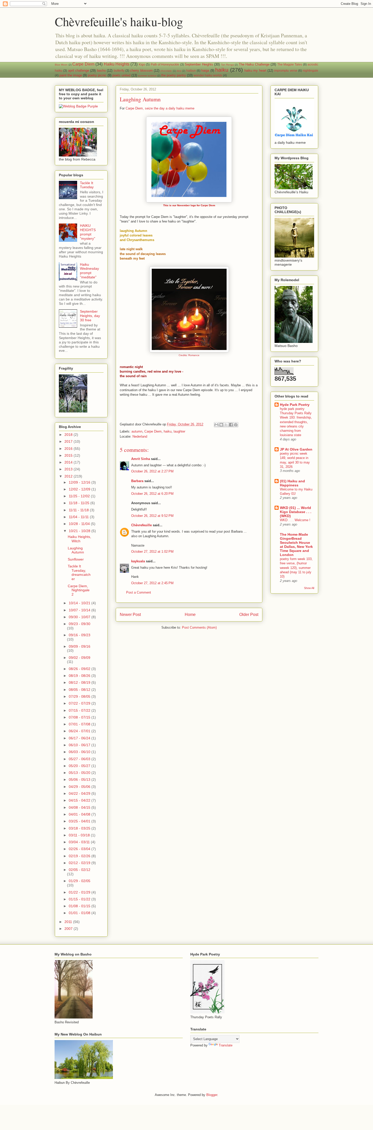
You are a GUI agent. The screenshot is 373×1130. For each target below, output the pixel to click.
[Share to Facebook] (230, 424)
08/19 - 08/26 (80, 676)
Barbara (137, 481)
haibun (191, 70)
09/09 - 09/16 (79, 646)
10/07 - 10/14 (80, 610)
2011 (68, 922)
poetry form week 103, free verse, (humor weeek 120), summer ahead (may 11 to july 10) (296, 567)
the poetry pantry (173, 75)
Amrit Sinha (140, 459)
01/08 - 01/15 (80, 906)
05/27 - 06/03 (80, 759)
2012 (69, 476)
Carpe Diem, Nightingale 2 (79, 590)
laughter (179, 431)
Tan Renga (227, 64)
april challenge (78, 70)
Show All (309, 588)
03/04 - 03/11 (80, 842)
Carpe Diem (83, 64)
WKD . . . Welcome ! (295, 520)
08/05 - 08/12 (80, 690)
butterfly (119, 70)
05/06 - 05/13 (80, 779)
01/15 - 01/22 (80, 899)
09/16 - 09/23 (79, 635)
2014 (69, 462)
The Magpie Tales (289, 64)
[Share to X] (226, 424)
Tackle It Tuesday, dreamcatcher (79, 572)
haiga (205, 70)
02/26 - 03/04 (80, 849)
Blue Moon (61, 64)
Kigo (142, 64)
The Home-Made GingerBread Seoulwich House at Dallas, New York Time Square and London (296, 544)
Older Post (248, 614)
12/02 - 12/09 (80, 489)
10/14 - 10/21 (80, 603)
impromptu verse (285, 70)
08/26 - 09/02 (80, 669)
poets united (121, 75)
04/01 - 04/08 (80, 814)
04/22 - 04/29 (80, 793)
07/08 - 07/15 (80, 717)
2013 (69, 469)
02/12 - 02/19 (80, 863)
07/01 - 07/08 (80, 724)
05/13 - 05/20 (80, 773)
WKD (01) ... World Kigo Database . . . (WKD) (295, 512)
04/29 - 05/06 (80, 787)
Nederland (139, 436)
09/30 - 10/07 (80, 617)
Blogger (211, 1095)
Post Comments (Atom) (199, 627)
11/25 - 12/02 (80, 496)
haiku (221, 70)
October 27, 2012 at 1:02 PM (152, 551)
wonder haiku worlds (208, 75)
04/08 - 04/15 (80, 807)
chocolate (166, 70)
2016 (69, 449)
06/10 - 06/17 (80, 745)
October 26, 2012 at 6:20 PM (152, 494)
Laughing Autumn (76, 550)
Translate (225, 1045)
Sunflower (76, 559)
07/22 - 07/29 (80, 703)
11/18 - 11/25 (79, 503)
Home (190, 614)
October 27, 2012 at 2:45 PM (152, 583)
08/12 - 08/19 (80, 682)
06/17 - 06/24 (80, 738)
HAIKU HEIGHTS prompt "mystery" (88, 232)
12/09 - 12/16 (80, 482)
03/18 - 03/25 (80, 828)
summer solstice (147, 75)
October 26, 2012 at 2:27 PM (152, 471)
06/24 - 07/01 (80, 731)
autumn (136, 431)
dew (179, 70)
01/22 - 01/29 (80, 892)
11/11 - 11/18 (79, 510)
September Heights (199, 64)
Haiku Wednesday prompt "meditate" (89, 270)
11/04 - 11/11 (79, 517)
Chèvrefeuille (141, 525)
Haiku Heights (116, 64)
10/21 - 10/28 (80, 531)
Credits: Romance (189, 355)
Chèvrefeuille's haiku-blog (119, 21)
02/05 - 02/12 (79, 870)
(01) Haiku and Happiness (292, 483)
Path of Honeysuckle (165, 64)
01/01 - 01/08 (80, 913)
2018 (69, 435)
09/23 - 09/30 (79, 624)
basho (101, 70)
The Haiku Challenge (254, 64)
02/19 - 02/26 (80, 856)
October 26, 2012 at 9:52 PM (152, 516)
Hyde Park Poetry (295, 405)
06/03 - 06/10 (80, 752)
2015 (69, 455)
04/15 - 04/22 (80, 800)
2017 (69, 441)
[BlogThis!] (221, 424)
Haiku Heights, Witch (79, 539)
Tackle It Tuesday (87, 185)
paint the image (70, 75)
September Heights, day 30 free (90, 315)
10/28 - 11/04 (80, 524)
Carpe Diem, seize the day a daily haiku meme (160, 108)
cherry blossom (141, 70)
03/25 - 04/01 (80, 821)
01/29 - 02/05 (79, 881)
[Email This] (216, 424)
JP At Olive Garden (296, 449)
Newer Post (130, 614)
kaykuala (138, 561)
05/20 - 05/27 (80, 766)
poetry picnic (97, 75)
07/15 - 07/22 (80, 710)
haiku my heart (255, 70)
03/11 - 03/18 (80, 835)
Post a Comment (138, 592)
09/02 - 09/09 (79, 658)
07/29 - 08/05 (80, 696)
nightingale (310, 70)
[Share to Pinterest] (235, 424)
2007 (69, 929)
